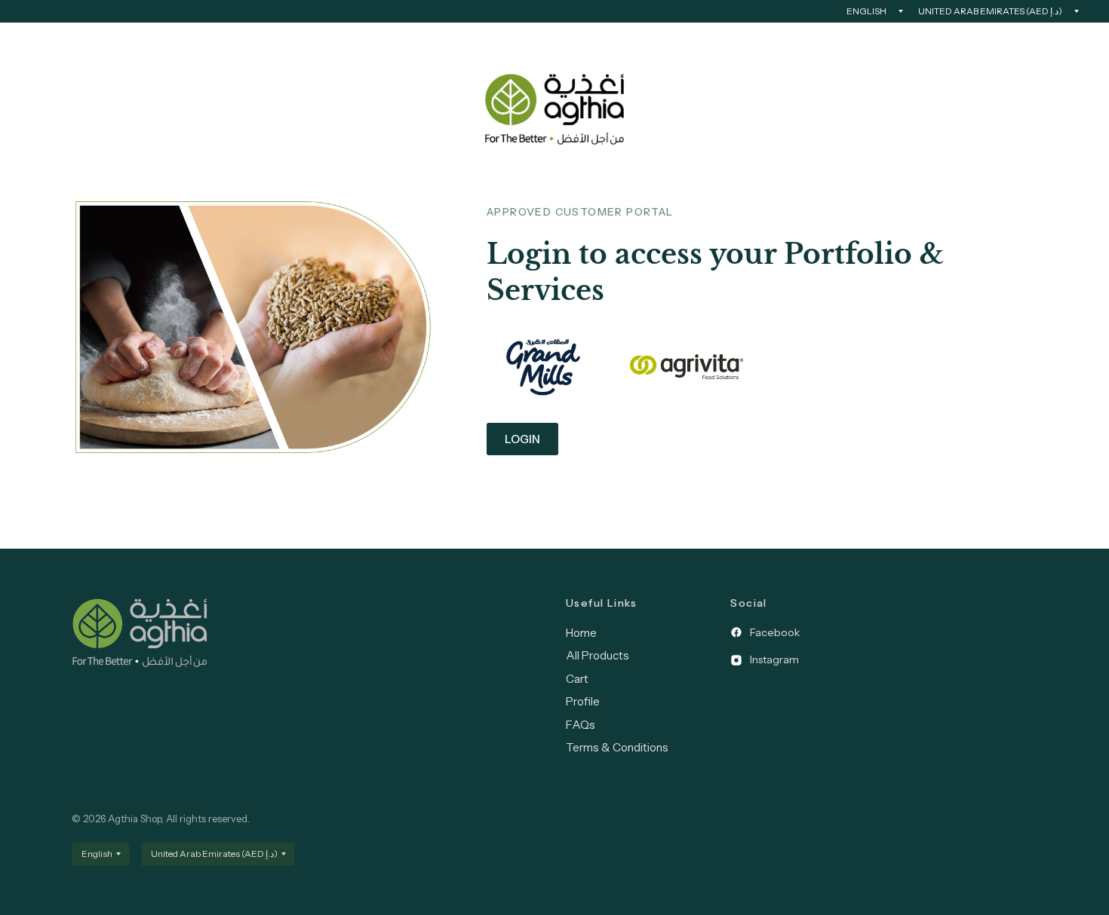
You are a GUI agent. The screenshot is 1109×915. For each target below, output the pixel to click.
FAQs (580, 725)
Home (581, 633)
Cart (577, 679)
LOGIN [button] (522, 439)
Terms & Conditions (617, 747)
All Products (597, 655)
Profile (583, 701)
